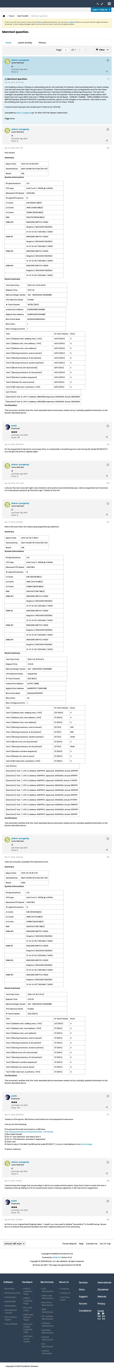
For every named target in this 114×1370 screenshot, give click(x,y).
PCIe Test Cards (27, 1308)
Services (83, 1282)
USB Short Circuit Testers (28, 1339)
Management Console (11, 1311)
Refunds (102, 1296)
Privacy (101, 1303)
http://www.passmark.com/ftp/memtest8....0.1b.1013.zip (29, 1132)
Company (64, 1288)
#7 (108, 1114)
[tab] (8, 42)
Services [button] (39, 3)
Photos (42, 42)
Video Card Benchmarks (47, 1296)
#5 (108, 522)
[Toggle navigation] (109, 3)
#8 (108, 1181)
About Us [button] (64, 3)
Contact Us (91, 1243)
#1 (108, 79)
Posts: (14, 72)
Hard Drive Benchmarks (47, 1303)
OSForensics (10, 1297)
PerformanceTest (12, 1293)
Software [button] (6, 3)
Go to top (105, 1243)
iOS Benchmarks (47, 1345)
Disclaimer (103, 1289)
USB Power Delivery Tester (28, 1317)
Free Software (11, 1324)
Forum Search (70, 1243)
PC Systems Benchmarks (47, 1317)
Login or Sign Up (99, 9)
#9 (108, 1219)
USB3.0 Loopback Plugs (28, 1291)
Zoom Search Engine (11, 1318)
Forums (73, 3)
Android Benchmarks (47, 1338)
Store (82, 1289)
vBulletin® (56, 1257)
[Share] (106, 71)
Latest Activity (25, 42)
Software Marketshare (47, 1324)
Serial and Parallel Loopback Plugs (28, 1328)
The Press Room (65, 1298)
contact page (86, 1144)
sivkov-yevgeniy (23, 113)
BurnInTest (9, 1288)
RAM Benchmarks (47, 1310)
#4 (107, 483)
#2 (108, 148)
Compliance (85, 1310)
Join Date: (15, 69)
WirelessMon (10, 1306)
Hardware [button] (16, 3)
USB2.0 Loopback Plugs (28, 1301)
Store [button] (46, 3)
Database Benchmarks (47, 1331)
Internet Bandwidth (47, 1352)
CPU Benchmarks (47, 1289)
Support (54, 3)
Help (81, 1243)
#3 (108, 444)
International (104, 1282)
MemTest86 (10, 1301)
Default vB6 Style (13, 1243)
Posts (8, 42)
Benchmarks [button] (28, 3)
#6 (108, 857)
